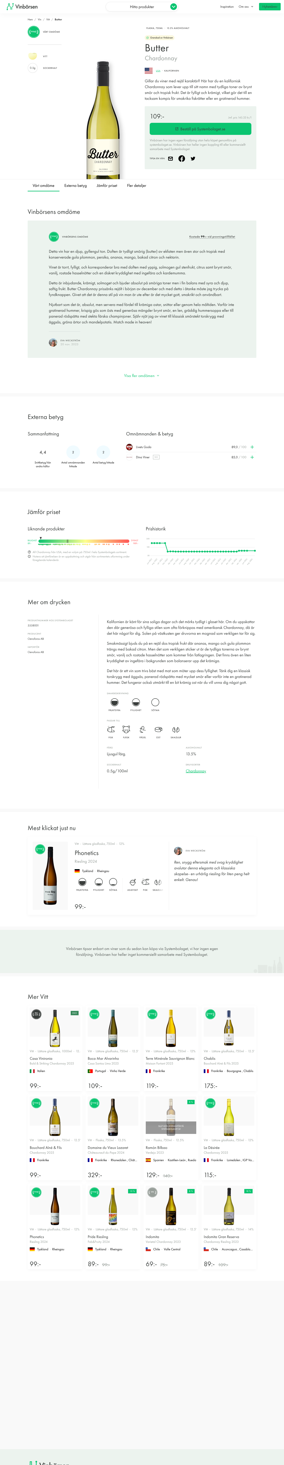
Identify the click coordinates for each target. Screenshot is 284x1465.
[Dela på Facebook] (182, 159)
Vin (39, 19)
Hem (30, 19)
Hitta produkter (142, 6)
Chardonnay (196, 770)
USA (158, 70)
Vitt (48, 19)
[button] (191, 447)
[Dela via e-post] (171, 159)
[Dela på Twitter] (194, 159)
